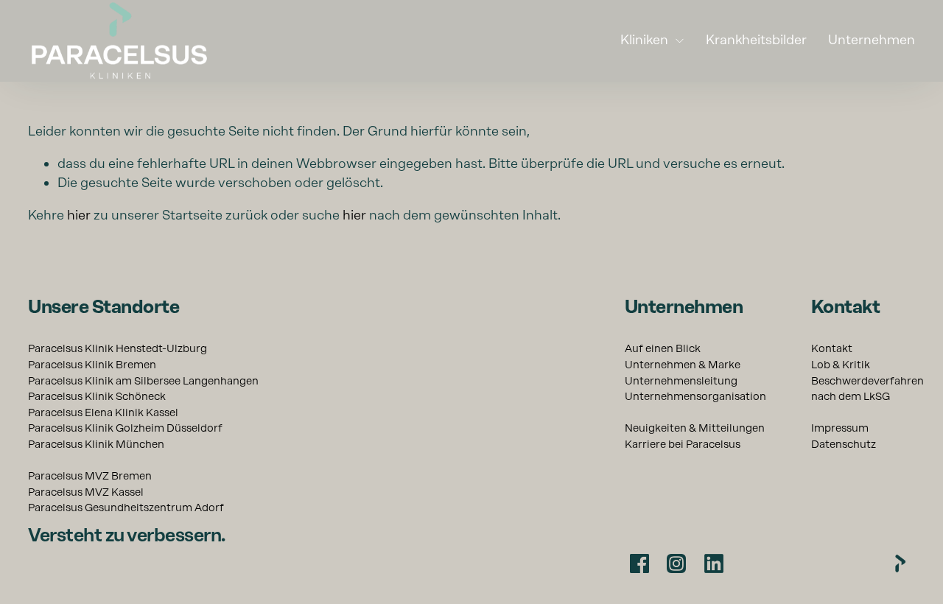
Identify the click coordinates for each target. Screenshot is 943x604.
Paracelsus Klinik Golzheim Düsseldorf (125, 428)
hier (79, 214)
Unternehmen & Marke (682, 364)
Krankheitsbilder (756, 39)
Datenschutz (843, 444)
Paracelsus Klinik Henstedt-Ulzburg (117, 348)
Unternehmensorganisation (695, 396)
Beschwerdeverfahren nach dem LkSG (867, 389)
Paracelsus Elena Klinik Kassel (103, 412)
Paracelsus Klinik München (96, 444)
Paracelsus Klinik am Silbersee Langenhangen (143, 380)
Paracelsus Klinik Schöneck (97, 396)
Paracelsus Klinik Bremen (92, 364)
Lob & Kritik (840, 364)
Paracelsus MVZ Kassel (86, 492)
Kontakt (831, 348)
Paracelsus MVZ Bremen (90, 475)
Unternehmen (871, 39)
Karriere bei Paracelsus (682, 444)
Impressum (840, 428)
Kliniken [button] (644, 39)
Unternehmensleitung (681, 380)
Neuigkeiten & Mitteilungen (695, 428)
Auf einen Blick (663, 348)
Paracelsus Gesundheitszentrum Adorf (126, 507)
